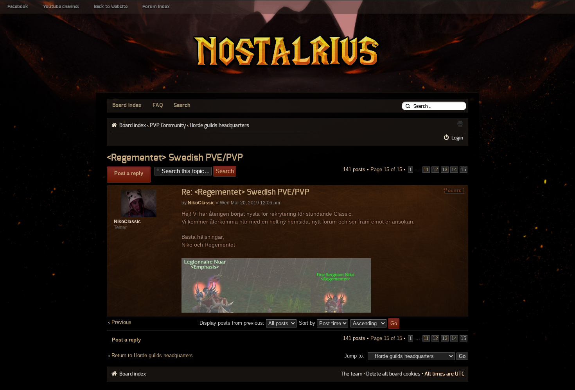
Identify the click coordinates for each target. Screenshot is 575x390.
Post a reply (128, 173)
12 (435, 169)
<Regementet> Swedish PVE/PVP (175, 158)
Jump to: (354, 356)
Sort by (308, 323)
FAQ (158, 105)
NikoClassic (201, 203)
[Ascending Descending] (375, 323)
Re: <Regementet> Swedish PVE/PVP (245, 192)
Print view (460, 123)
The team (351, 374)
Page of (386, 169)
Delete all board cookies (393, 374)
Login (457, 138)
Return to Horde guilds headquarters (152, 355)
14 (454, 169)
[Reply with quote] (453, 191)
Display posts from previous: (232, 323)
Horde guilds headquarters (219, 125)
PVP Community (168, 125)
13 (444, 169)
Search (182, 105)
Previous (121, 322)
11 (426, 169)
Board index (127, 105)
